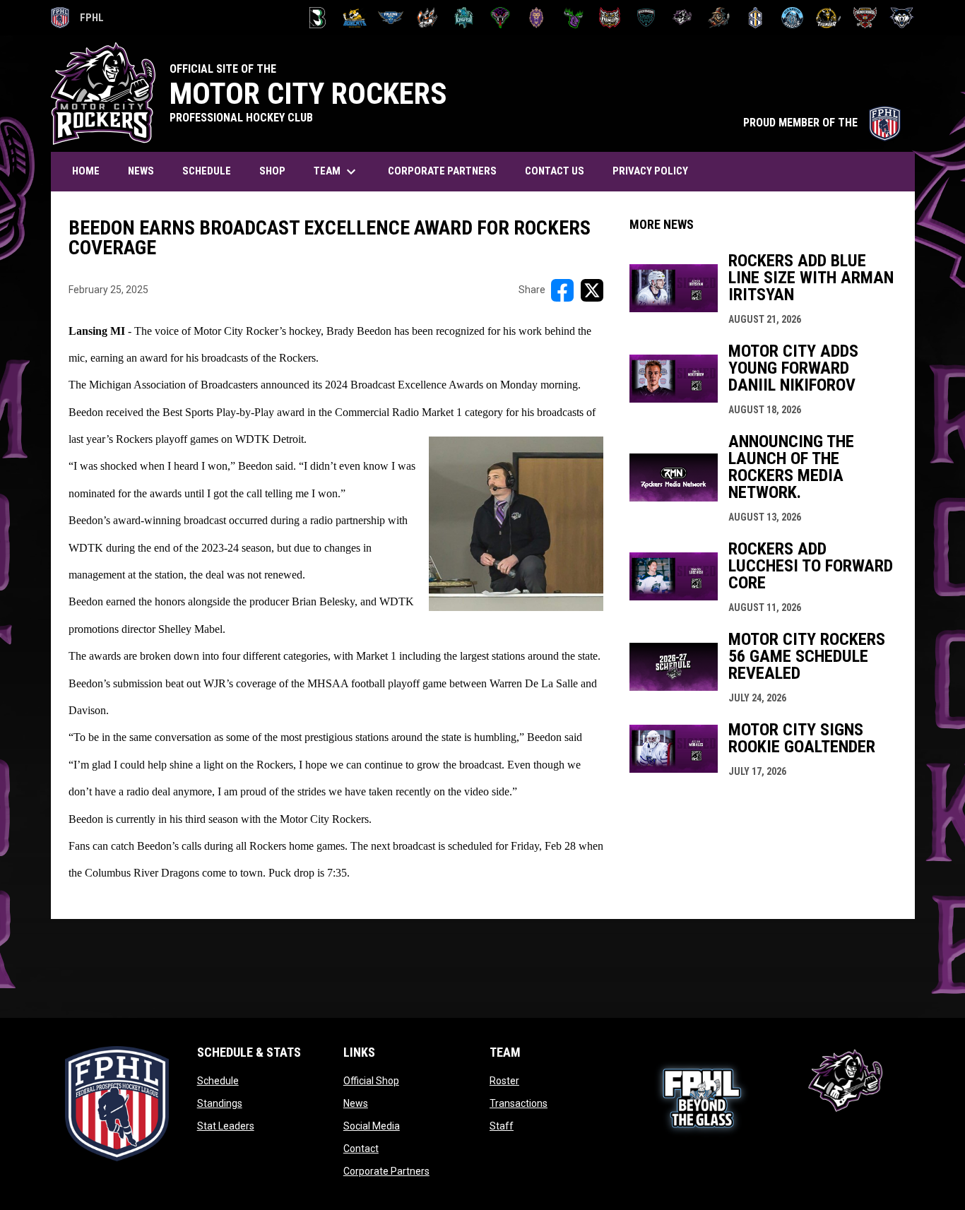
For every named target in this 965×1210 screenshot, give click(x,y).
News (355, 1103)
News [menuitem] (141, 171)
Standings (219, 1103)
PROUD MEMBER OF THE (822, 122)
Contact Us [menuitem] (554, 171)
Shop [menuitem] (272, 171)
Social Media (371, 1126)
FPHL (78, 19)
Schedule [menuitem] (206, 171)
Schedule (218, 1080)
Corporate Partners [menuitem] (442, 171)
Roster (504, 1080)
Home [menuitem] (86, 171)
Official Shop (371, 1080)
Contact (361, 1148)
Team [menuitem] (337, 171)
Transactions (518, 1103)
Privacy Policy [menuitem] (650, 171)
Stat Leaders (225, 1126)
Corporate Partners (386, 1171)
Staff (502, 1126)
